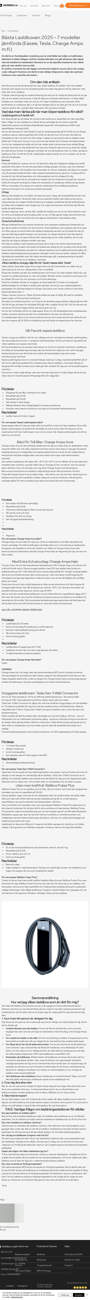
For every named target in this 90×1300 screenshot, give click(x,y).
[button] (62, 5)
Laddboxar (22, 15)
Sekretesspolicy (17, 1297)
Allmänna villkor (72, 1259)
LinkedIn (10, 1285)
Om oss (18, 1265)
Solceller (36, 15)
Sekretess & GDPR (73, 1254)
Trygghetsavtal (44, 1265)
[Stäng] (87, 1295)
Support (69, 1265)
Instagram (22, 1285)
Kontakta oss (21, 1259)
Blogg (48, 15)
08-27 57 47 (6, 1252)
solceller (40, 1287)
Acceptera (78, 1295)
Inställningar (64, 1295)
